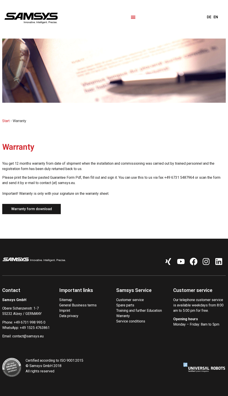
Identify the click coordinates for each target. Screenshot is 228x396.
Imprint (64, 310)
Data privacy (68, 316)
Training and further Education (139, 310)
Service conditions (130, 321)
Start (6, 121)
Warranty (123, 316)
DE (209, 17)
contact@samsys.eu (28, 336)
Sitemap (65, 300)
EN (216, 17)
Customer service (130, 300)
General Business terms (78, 305)
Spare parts (125, 305)
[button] (133, 17)
